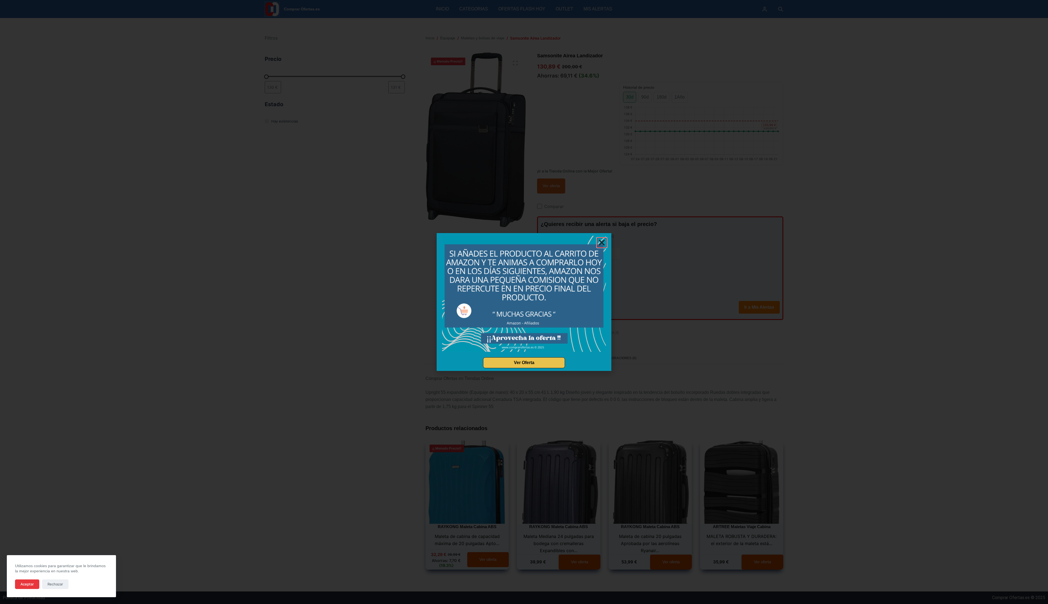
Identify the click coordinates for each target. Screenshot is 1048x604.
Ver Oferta (524, 362)
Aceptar (27, 584)
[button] (602, 243)
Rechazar (55, 584)
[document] (524, 302)
